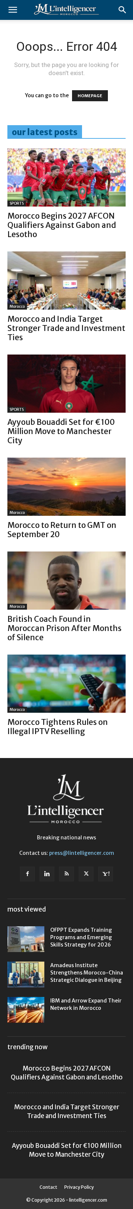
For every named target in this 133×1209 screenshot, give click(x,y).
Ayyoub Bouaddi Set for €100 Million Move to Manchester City (61, 431)
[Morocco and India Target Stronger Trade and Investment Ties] (66, 280)
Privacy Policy (79, 1187)
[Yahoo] (105, 874)
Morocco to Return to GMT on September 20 (61, 529)
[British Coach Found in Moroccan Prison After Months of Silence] (66, 580)
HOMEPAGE (90, 95)
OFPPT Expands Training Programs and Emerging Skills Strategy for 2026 (81, 937)
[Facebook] (27, 874)
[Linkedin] (47, 874)
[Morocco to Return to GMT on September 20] (66, 487)
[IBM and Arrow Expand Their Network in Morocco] (25, 1010)
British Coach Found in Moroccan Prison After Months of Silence (64, 628)
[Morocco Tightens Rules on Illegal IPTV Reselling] (66, 684)
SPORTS (17, 203)
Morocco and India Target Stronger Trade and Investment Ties (66, 328)
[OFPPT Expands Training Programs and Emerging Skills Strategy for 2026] (25, 939)
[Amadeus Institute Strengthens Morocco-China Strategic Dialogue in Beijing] (25, 974)
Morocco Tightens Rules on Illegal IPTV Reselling (57, 726)
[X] (86, 874)
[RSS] (66, 874)
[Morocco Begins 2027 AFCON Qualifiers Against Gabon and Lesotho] (66, 177)
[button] (12, 10)
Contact (48, 1187)
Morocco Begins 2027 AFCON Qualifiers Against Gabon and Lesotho (61, 225)
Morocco (17, 306)
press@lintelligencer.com (81, 853)
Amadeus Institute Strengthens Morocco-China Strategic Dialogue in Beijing (86, 972)
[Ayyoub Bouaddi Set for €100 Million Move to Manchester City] (66, 384)
